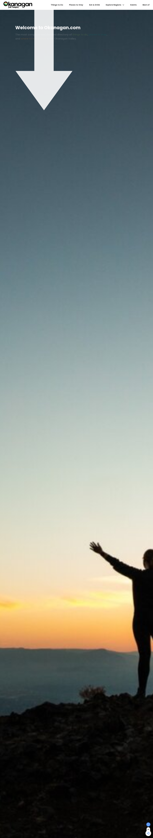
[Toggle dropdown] (123, 5)
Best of (146, 4)
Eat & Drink (94, 4)
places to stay (98, 34)
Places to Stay (76, 4)
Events (133, 4)
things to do (79, 34)
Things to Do (57, 4)
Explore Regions (113, 5)
